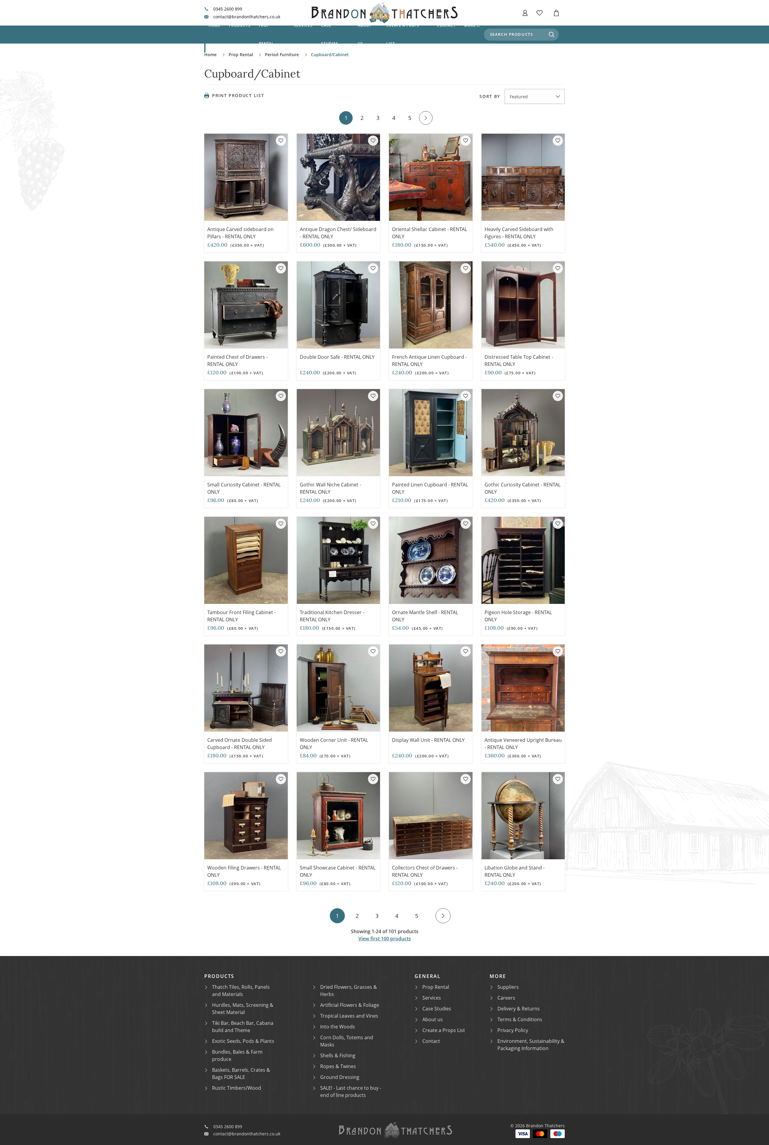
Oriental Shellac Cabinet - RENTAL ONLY (429, 233)
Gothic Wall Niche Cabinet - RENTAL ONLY (330, 488)
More (470, 25)
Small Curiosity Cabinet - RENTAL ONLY (244, 488)
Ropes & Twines (338, 1066)
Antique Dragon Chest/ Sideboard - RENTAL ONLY (338, 233)
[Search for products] (551, 34)
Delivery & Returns (518, 1008)
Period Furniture (282, 54)
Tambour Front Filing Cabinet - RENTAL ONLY (241, 616)
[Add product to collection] (281, 141)
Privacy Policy (512, 1030)
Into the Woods (337, 1026)
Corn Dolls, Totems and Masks (346, 1041)
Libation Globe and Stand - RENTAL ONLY (515, 871)
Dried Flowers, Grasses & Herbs (348, 990)
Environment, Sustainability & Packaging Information (530, 1045)
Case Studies (436, 1008)
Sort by (489, 96)
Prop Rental (266, 34)
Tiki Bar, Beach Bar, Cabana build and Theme (242, 1027)
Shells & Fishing (337, 1055)
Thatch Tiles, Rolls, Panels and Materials (241, 990)
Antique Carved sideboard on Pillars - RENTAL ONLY (240, 233)
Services (303, 25)
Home (214, 25)
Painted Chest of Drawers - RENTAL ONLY (237, 360)
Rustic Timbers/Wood (236, 1088)
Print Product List (238, 95)
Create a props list (402, 34)
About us (365, 34)
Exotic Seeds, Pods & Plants (243, 1041)
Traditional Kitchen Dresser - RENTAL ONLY (332, 616)
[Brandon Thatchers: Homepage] (384, 13)
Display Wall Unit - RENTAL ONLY (428, 740)
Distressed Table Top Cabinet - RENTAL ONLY (519, 360)
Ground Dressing (339, 1077)
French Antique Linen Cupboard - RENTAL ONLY (429, 360)
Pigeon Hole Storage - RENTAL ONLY (518, 616)
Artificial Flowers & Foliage (349, 1005)
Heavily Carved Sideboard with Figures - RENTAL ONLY (519, 233)
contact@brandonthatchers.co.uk (246, 17)
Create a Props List (443, 1030)
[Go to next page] (426, 118)
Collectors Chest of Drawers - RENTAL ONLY (425, 871)
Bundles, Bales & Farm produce (237, 1055)
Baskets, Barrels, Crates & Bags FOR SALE (241, 1073)
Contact (446, 25)
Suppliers (508, 987)
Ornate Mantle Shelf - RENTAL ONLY (425, 616)
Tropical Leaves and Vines (349, 1016)
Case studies (329, 34)
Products (240, 25)
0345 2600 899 (227, 9)
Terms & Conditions (519, 1019)
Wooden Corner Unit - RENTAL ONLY (334, 744)
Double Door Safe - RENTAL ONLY (337, 357)
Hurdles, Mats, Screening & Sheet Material (242, 1009)
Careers (506, 997)
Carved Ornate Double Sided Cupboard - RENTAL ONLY (239, 744)
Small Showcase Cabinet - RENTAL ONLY (337, 871)
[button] (525, 13)
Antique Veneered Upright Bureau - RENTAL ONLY (523, 744)
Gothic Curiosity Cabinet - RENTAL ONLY (523, 488)
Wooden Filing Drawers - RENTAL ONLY (244, 871)
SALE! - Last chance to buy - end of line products (350, 1091)
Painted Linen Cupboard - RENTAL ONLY (430, 488)
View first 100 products (384, 938)
